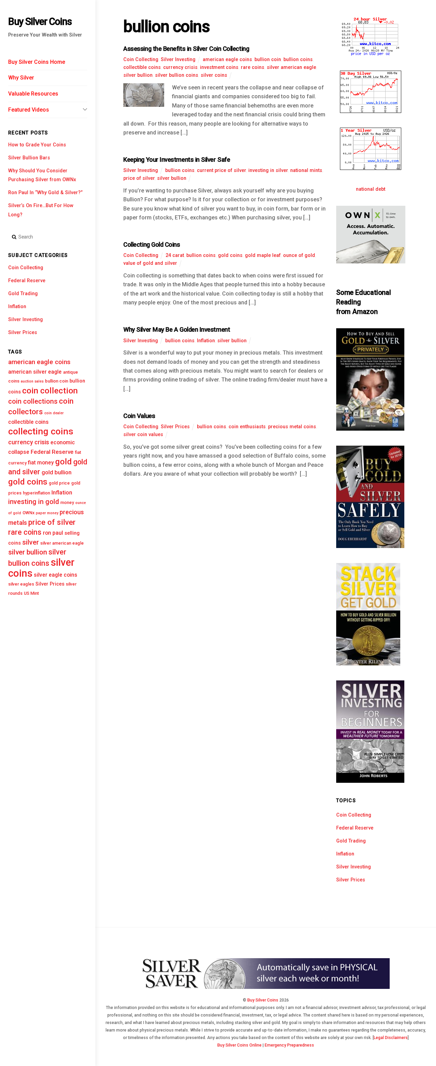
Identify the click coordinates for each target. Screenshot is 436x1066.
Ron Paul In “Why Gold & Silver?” (45, 193)
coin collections (33, 401)
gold (63, 461)
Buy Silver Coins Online (239, 1045)
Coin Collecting (25, 268)
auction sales (32, 381)
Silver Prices (22, 332)
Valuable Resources (33, 93)
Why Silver (21, 77)
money (67, 502)
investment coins (219, 67)
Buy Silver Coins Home (36, 62)
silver (30, 542)
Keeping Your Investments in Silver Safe (176, 159)
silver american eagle (62, 543)
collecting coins (40, 431)
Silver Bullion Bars (29, 158)
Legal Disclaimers (391, 1037)
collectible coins (28, 422)
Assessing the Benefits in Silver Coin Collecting (186, 48)
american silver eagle (35, 372)
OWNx (28, 512)
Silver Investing (25, 319)
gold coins (27, 482)
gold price (59, 483)
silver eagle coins (55, 575)
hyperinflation (36, 492)
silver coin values (143, 434)
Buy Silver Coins (262, 1000)
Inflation (17, 306)
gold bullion (57, 472)
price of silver (52, 522)
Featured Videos (28, 109)
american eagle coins (39, 362)
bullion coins (298, 59)
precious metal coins (292, 427)
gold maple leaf (263, 255)
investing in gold (33, 502)
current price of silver (221, 170)
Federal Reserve (26, 281)
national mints (306, 170)
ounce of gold (299, 255)
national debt (370, 189)
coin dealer (54, 413)
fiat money (41, 462)
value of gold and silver (150, 263)
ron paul (53, 533)
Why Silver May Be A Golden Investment (176, 329)
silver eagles (21, 584)
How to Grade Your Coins (37, 145)
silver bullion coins (176, 75)
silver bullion (27, 552)
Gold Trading (23, 294)
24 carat (175, 255)
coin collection (50, 390)
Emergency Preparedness (289, 1045)
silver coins (214, 75)
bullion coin (56, 381)
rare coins (25, 532)
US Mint (31, 593)
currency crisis (28, 442)
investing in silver (268, 170)
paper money (47, 513)
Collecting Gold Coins (151, 244)
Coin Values (139, 415)
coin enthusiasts (247, 427)
